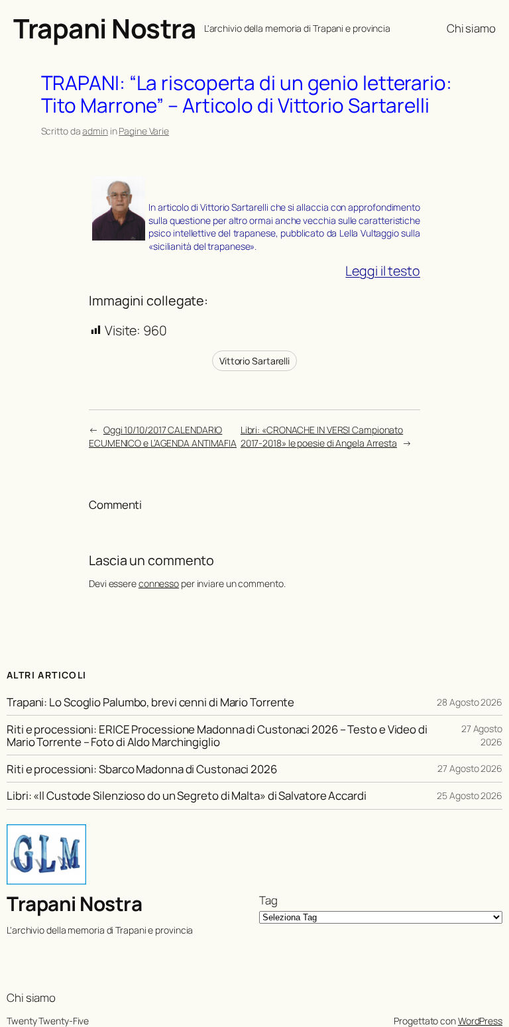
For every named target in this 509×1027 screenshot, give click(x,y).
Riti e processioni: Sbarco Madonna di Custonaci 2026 (142, 769)
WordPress (480, 1020)
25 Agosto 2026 (469, 795)
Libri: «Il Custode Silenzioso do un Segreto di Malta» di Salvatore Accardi (187, 795)
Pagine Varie (144, 131)
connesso (159, 583)
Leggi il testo (382, 271)
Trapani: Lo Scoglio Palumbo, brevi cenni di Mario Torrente (150, 702)
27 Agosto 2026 (481, 735)
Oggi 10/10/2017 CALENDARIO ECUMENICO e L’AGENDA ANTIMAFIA (163, 436)
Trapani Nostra (104, 28)
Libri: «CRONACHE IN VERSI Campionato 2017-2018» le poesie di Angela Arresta (322, 436)
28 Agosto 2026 (469, 702)
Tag (268, 900)
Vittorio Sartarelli (254, 360)
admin (95, 131)
